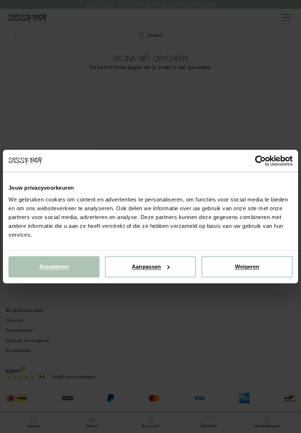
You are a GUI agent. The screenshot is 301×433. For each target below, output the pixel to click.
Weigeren (247, 266)
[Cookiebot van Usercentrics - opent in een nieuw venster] (260, 160)
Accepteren (54, 266)
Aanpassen (146, 266)
